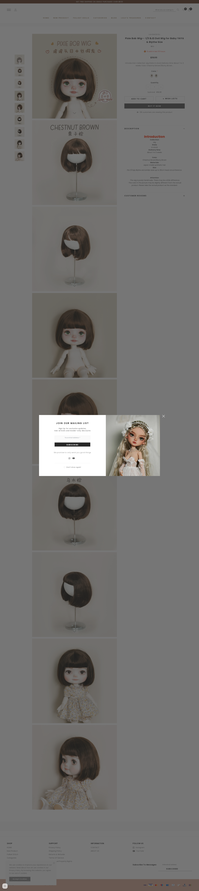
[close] (163, 416)
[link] (70, 458)
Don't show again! (73, 467)
